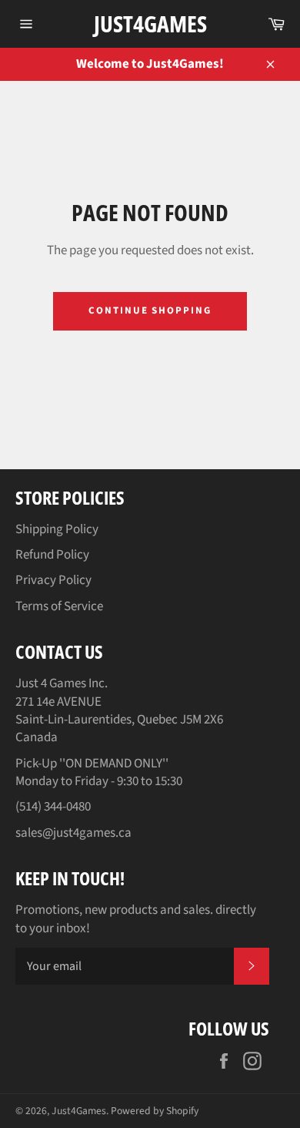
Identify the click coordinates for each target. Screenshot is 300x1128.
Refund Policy (52, 555)
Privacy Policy (53, 580)
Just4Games (150, 23)
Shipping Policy (56, 529)
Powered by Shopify (154, 1110)
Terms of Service (59, 606)
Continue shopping (150, 310)
